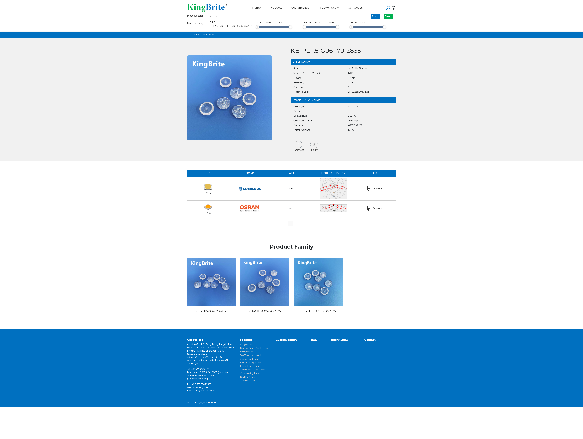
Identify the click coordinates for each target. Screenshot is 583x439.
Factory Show (329, 7)
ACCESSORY (245, 26)
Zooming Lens (248, 380)
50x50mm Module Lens (252, 355)
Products (276, 7)
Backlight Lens (248, 377)
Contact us (355, 7)
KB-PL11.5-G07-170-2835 (211, 311)
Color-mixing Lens (249, 373)
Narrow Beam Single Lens (254, 348)
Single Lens (246, 344)
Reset (388, 16)
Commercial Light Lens (252, 369)
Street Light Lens (249, 359)
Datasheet (298, 150)
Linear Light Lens (249, 366)
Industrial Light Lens (251, 362)
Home (256, 7)
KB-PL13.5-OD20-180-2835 (318, 311)
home (189, 35)
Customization (301, 7)
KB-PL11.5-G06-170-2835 (265, 311)
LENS (215, 26)
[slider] (257, 27)
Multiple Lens (247, 351)
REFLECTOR (228, 26)
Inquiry (314, 150)
